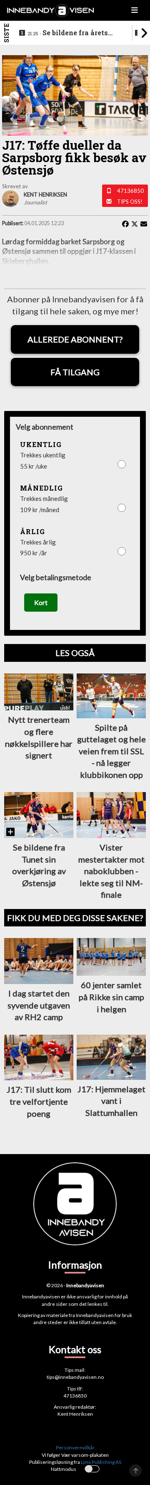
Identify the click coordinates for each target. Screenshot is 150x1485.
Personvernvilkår (75, 1447)
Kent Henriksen (75, 1414)
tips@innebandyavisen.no (75, 1377)
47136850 (130, 190)
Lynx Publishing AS (101, 1462)
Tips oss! (129, 201)
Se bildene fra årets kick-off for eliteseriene (68, 33)
